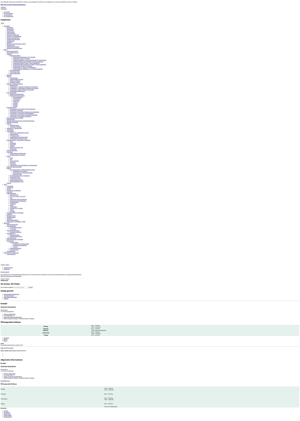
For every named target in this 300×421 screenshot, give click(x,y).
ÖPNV (8, 156)
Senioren (9, 75)
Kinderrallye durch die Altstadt (18, 199)
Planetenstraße (14, 202)
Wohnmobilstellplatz (12, 220)
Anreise (9, 189)
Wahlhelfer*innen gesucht (20, 171)
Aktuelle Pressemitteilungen (14, 48)
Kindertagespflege (15, 70)
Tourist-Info (10, 186)
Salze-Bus (12, 162)
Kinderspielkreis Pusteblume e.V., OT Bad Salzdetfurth (28, 69)
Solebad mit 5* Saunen (16, 208)
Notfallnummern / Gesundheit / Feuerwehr (18, 140)
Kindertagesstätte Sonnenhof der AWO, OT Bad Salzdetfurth (29, 64)
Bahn (11, 158)
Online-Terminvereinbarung (11, 253)
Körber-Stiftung (11, 33)
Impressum (7, 412)
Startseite (6, 338)
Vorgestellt (7, 26)
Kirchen (9, 183)
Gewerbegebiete (11, 226)
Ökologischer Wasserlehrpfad (18, 201)
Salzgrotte (9, 192)
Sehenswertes (11, 32)
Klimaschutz (10, 241)
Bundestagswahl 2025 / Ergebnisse (20, 175)
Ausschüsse (16, 100)
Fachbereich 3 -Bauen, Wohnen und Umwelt (22, 90)
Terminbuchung (11, 254)
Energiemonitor (11, 251)
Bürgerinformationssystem (17, 95)
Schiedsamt (10, 130)
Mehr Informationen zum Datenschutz (11, 276)
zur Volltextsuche (8, 16)
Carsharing (13, 164)
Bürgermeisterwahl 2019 (16, 181)
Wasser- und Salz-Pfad (13, 38)
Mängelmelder (11, 119)
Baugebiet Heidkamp (15, 232)
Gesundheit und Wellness (14, 190)
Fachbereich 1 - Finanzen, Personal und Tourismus (24, 87)
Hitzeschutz (13, 149)
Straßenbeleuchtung (15, 248)
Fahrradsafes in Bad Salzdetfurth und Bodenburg (23, 165)
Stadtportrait (10, 29)
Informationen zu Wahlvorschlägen (22, 173)
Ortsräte (15, 106)
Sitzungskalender (18, 97)
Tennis (12, 210)
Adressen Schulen (15, 82)
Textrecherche (17, 98)
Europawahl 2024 (15, 177)
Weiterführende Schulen (16, 79)
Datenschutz (7, 414)
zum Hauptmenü (8, 13)
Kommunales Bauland (13, 230)
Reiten (11, 205)
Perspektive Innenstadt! (16, 110)
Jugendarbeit (10, 131)
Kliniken (12, 146)
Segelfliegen (13, 207)
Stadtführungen (11, 217)
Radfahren (13, 204)
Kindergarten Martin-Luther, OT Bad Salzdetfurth (26, 63)
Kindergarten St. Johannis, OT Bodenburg (24, 67)
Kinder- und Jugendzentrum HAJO (19, 133)
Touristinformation (9, 296)
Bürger (5, 50)
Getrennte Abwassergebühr (14, 167)
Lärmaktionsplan (11, 238)
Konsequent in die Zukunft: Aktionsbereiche (22, 113)
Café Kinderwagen (15, 73)
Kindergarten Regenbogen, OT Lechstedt (24, 57)
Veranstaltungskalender (13, 39)
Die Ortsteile (10, 30)
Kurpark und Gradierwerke (14, 36)
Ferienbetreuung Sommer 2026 (18, 138)
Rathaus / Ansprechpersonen (15, 84)
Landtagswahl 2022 (15, 178)
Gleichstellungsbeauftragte (17, 91)
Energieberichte (14, 250)
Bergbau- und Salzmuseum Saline (16, 44)
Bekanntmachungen (12, 122)
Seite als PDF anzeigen (7, 348)
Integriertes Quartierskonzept (21, 244)
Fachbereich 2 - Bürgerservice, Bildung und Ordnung (24, 88)
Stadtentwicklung (11, 107)
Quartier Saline (14, 242)
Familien (9, 54)
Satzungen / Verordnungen (14, 128)
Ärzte (11, 141)
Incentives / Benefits (15, 127)
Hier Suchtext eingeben (7, 287)
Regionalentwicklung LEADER (15, 118)
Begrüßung (10, 27)
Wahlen (9, 168)
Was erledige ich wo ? (13, 53)
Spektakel (9, 42)
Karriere (9, 124)
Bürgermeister (14, 85)
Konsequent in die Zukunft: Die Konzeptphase (22, 109)
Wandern (12, 211)
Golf (11, 198)
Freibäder (9, 214)
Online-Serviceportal (12, 51)
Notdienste (7, 269)
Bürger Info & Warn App (16, 147)
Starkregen (10, 152)
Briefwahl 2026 (17, 174)
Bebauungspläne (14, 235)
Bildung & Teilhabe (15, 81)
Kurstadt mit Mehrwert (13, 35)
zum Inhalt (7, 12)
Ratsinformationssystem (17, 94)
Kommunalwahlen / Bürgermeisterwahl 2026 (22, 170)
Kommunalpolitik (11, 93)
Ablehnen (3, 7)
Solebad (6, 298)
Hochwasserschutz (12, 150)
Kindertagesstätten (15, 55)
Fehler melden (7, 415)
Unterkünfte (10, 187)
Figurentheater (14, 134)
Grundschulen (14, 78)
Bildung (9, 76)
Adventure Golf (14, 195)
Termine (15, 247)
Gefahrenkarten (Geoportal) (17, 155)
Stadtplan (9, 218)
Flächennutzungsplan (16, 236)
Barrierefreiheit (8, 417)
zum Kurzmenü (8, 15)
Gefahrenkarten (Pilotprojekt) (18, 153)
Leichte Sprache (8, 267)
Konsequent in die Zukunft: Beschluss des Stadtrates (24, 112)
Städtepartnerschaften (13, 47)
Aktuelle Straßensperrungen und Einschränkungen (20, 121)
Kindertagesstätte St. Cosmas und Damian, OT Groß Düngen (29, 60)
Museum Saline (11, 216)
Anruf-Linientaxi (14, 161)
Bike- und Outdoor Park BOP (17, 196)
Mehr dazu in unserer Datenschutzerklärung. (13, 4)
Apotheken (13, 143)
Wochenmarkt (11, 45)
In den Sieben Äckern (15, 227)
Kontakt (6, 411)
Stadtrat (15, 104)
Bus (11, 159)
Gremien (15, 103)
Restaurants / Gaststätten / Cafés (16, 221)
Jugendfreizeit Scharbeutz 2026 (19, 137)
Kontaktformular (5, 381)
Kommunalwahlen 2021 (16, 180)
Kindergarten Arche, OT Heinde (21, 58)
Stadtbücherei (11, 41)
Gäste (5, 184)
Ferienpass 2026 (14, 135)
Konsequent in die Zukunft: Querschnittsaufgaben (23, 115)
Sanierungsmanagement (20, 245)
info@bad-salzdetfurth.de (13, 317)
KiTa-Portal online (15, 72)
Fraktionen (16, 101)
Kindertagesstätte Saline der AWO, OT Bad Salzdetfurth (28, 61)
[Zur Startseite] (19, 263)
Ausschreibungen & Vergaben (15, 239)
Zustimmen (3, 9)
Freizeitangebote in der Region (15, 213)
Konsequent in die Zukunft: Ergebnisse (20, 116)
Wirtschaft (6, 223)
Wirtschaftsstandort (12, 224)
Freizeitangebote (11, 193)
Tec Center (13, 229)
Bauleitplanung (11, 233)
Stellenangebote (14, 125)
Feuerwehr (13, 144)
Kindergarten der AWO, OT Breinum (22, 66)
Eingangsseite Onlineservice (11, 294)
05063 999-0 (9, 314)
